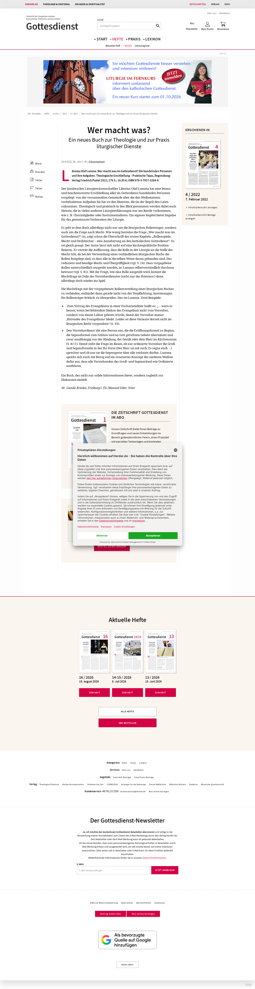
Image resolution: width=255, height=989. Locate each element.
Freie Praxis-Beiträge (144, 777)
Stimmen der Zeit (95, 784)
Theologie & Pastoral (56, 4)
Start (102, 39)
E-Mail (80, 864)
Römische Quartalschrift (212, 784)
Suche (100, 20)
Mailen (39, 197)
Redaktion (224, 13)
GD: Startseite (34, 113)
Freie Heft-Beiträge (122, 777)
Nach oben (127, 964)
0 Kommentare (97, 162)
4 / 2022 (74, 113)
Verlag (215, 4)
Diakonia (193, 784)
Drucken (40, 172)
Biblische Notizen (177, 784)
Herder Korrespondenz (73, 784)
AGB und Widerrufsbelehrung (104, 902)
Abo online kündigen (159, 791)
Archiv (128, 46)
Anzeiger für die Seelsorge (133, 784)
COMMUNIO (112, 784)
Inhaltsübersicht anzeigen (202, 207)
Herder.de (31, 4)
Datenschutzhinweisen (154, 857)
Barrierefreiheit (143, 902)
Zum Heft (94, 692)
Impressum (159, 902)
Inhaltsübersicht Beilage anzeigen (200, 216)
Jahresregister (142, 46)
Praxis (134, 39)
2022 (64, 113)
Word (38, 163)
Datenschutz (127, 902)
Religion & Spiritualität (90, 4)
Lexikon (153, 39)
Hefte (117, 39)
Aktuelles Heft (112, 46)
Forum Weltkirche (157, 784)
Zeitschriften (198, 4)
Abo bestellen (128, 723)
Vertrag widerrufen (110, 913)
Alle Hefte (127, 711)
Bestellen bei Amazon (112, 546)
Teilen (38, 180)
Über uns (211, 13)
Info (227, 4)
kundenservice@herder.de (133, 791)
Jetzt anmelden (165, 870)
